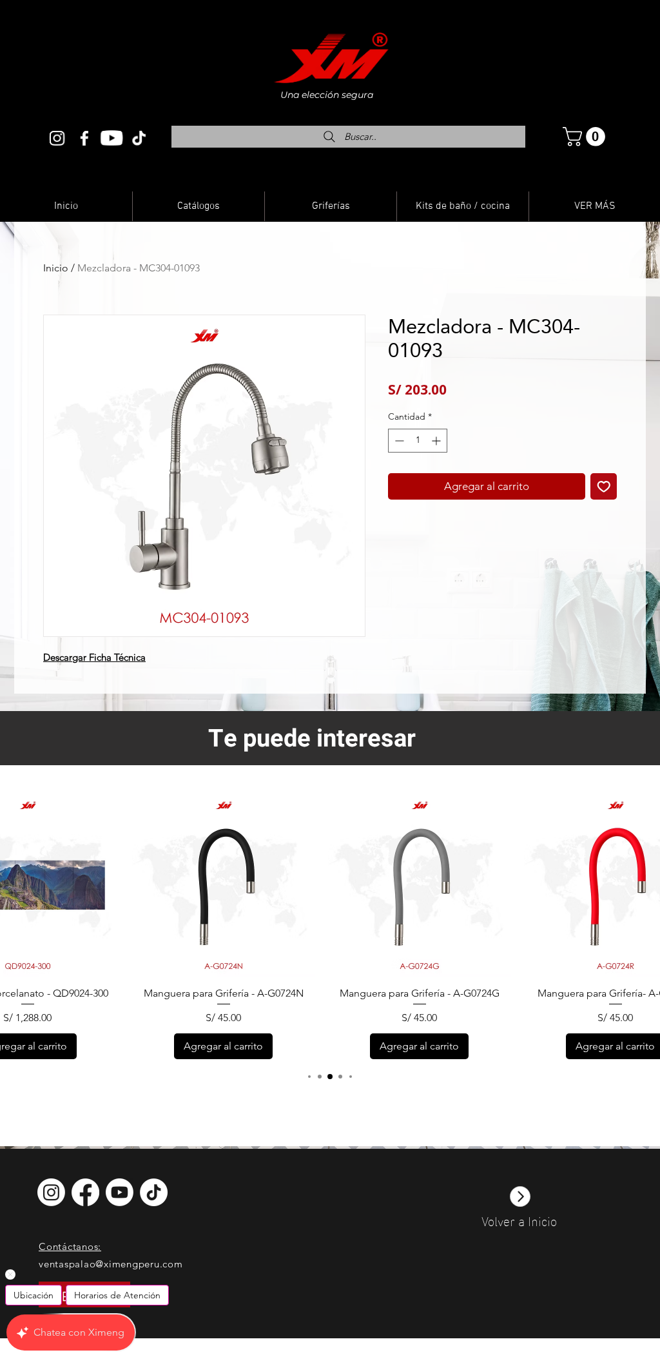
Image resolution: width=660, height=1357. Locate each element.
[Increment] (437, 440)
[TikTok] (154, 1192)
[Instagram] (57, 138)
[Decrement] (398, 440)
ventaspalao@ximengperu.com (111, 1264)
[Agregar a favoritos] (603, 486)
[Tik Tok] (138, 138)
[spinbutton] (417, 440)
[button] (586, 136)
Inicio (55, 268)
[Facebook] (84, 138)
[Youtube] (111, 138)
